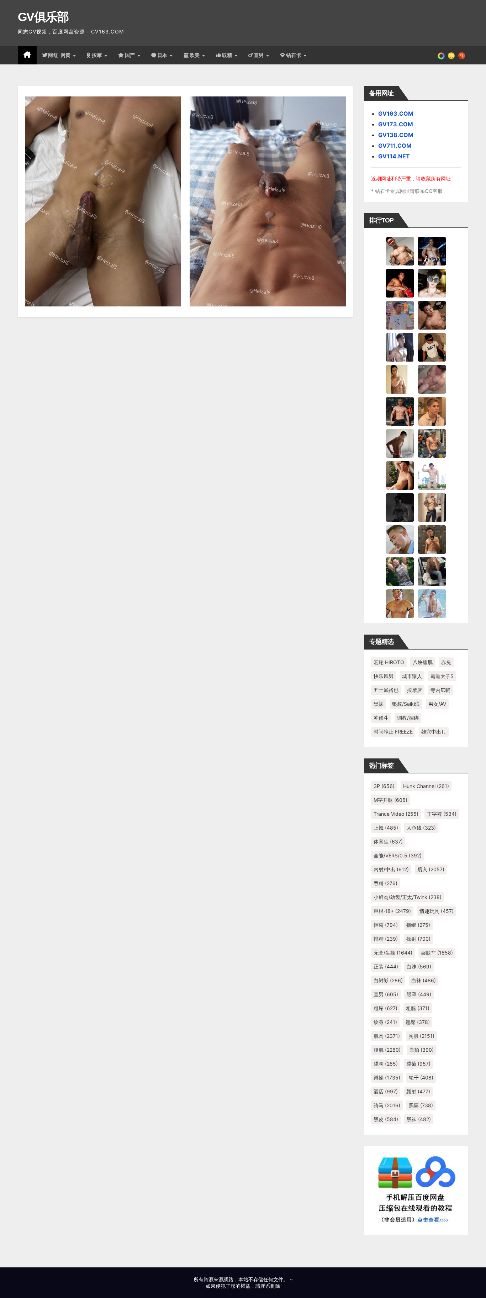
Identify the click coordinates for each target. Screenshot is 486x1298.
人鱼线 (421, 828)
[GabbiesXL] (400, 539)
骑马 (387, 1105)
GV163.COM (395, 113)
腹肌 (387, 1050)
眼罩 (419, 994)
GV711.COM (395, 145)
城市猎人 (412, 676)
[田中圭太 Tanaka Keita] (400, 475)
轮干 (421, 1077)
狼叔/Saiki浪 (406, 704)
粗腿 (417, 1008)
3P (384, 786)
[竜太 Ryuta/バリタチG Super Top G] (432, 347)
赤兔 (446, 662)
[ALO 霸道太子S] (400, 443)
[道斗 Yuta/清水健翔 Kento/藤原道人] (432, 411)
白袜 (423, 980)
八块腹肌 (423, 662)
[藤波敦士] (432, 603)
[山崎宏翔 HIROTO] (400, 250)
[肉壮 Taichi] (400, 571)
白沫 (419, 966)
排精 (386, 939)
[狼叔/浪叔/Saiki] (432, 283)
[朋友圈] (441, 55)
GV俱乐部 (43, 16)
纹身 (385, 1022)
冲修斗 (381, 718)
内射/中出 (391, 869)
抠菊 (386, 925)
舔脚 (386, 1064)
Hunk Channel (426, 786)
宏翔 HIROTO (389, 662)
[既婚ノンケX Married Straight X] (432, 379)
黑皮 (386, 1119)
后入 (430, 869)
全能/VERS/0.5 (398, 855)
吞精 (385, 883)
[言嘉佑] (400, 347)
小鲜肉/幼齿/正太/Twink (408, 897)
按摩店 (414, 690)
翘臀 (418, 1022)
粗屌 (385, 1008)
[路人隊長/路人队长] (432, 507)
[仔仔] (400, 507)
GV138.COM (395, 134)
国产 (131, 55)
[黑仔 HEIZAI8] (432, 443)
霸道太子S (442, 676)
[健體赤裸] (432, 475)
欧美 (196, 55)
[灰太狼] (432, 571)
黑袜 (379, 704)
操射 (418, 939)
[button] (461, 55)
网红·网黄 (60, 55)
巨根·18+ (392, 911)
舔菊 (418, 1064)
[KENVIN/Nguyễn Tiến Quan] (432, 250)
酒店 (386, 1091)
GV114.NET (394, 156)
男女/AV (437, 704)
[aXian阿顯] (432, 539)
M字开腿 (390, 800)
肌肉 (387, 1036)
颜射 (418, 1091)
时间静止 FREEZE (393, 732)
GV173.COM (395, 124)
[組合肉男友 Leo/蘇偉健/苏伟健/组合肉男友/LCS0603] (400, 315)
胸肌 (421, 1036)
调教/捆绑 (408, 718)
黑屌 (421, 1105)
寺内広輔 (440, 690)
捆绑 (418, 925)
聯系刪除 (270, 1286)
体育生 (388, 842)
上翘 (386, 828)
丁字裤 (441, 814)
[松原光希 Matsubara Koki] (432, 315)
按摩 (98, 55)
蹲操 (387, 1077)
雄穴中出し (433, 732)
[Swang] (400, 283)
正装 (386, 966)
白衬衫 (388, 980)
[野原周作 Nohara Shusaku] (400, 603)
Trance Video (396, 814)
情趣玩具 (436, 911)
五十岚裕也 (386, 690)
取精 (228, 55)
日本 (163, 55)
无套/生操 (393, 953)
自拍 (421, 1050)
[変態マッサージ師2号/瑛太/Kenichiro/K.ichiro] (400, 379)
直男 (260, 55)
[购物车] (451, 55)
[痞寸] (400, 411)
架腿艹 (437, 953)
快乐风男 (383, 676)
